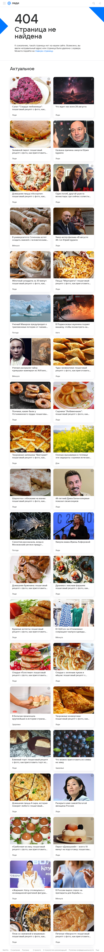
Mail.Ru (5, 950)
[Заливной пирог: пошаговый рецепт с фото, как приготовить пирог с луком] (30, 141)
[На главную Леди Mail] (15, 3)
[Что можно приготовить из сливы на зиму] (73, 750)
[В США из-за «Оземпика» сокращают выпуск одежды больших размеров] (73, 619)
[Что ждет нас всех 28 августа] (73, 97)
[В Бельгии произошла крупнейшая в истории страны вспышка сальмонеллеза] (30, 706)
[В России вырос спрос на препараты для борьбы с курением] (73, 881)
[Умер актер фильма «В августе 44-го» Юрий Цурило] (73, 228)
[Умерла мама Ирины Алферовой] (73, 532)
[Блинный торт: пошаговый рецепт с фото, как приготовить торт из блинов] (30, 750)
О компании (15, 950)
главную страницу (44, 51)
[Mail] (9, 3)
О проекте (37, 950)
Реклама (25, 950)
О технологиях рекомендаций (55, 950)
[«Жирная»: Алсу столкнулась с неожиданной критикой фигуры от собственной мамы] (30, 881)
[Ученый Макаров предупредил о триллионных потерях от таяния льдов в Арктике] (30, 315)
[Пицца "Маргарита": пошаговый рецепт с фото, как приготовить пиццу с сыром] (73, 271)
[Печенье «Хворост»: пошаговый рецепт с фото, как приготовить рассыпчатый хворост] (73, 924)
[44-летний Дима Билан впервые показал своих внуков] (73, 489)
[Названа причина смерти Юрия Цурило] (73, 141)
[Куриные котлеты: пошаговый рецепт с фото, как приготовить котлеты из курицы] (30, 619)
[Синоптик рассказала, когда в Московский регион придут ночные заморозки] (30, 532)
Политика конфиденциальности (81, 950)
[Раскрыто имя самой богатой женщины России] (73, 794)
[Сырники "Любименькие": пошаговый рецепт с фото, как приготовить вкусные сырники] (73, 402)
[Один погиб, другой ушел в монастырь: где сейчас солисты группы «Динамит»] (73, 184)
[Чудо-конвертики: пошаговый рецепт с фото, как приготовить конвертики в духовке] (73, 358)
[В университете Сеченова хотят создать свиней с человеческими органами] (30, 228)
